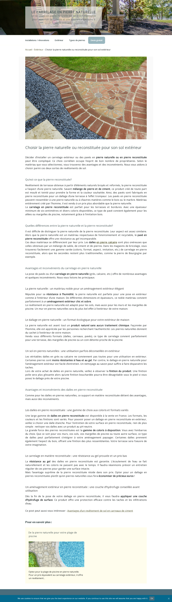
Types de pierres (77, 40)
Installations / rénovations (37, 40)
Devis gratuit (97, 40)
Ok (152, 598)
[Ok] (168, 598)
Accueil (28, 49)
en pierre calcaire (106, 242)
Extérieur (59, 40)
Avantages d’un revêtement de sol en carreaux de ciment (100, 510)
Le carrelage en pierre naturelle (63, 12)
